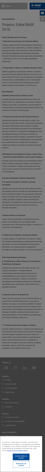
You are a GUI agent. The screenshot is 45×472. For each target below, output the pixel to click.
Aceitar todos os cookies (21, 457)
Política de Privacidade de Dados (17, 450)
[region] (21, 454)
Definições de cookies (21, 464)
